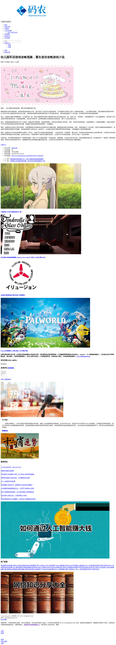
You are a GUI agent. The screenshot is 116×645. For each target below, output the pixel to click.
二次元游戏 (8, 30)
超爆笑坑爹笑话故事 (7, 470)
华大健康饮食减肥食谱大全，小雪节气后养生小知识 (17, 488)
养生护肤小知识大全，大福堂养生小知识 (14, 495)
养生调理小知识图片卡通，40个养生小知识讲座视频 (17, 474)
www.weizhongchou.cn (83, 356)
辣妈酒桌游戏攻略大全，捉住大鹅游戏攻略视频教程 (27, 159)
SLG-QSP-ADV (13, 32)
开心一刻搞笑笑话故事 (8, 481)
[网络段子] (32, 416)
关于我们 (7, 38)
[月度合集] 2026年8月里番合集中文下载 (11, 211)
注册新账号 (7, 379)
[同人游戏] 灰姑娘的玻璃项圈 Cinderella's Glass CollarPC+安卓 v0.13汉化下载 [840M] (23, 257)
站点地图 (4, 619)
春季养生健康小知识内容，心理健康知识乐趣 (15, 478)
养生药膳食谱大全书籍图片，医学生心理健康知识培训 (18, 499)
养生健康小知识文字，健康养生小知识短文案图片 (17, 485)
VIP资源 (7, 34)
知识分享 (7, 27)
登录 (9, 45)
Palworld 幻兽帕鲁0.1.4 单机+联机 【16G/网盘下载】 (14, 350)
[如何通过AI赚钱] (55, 558)
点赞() (3, 144)
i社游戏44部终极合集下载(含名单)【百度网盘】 (13, 295)
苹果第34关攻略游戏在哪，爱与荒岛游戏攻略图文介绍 (27, 161)
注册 (9, 47)
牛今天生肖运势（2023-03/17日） (11, 467)
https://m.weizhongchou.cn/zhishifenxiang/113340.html (27, 155)
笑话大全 (7, 36)
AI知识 (6, 28)
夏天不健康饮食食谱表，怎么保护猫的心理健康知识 (17, 492)
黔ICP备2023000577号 (11, 617)
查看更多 (5, 430)
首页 (5, 25)
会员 (7, 43)
